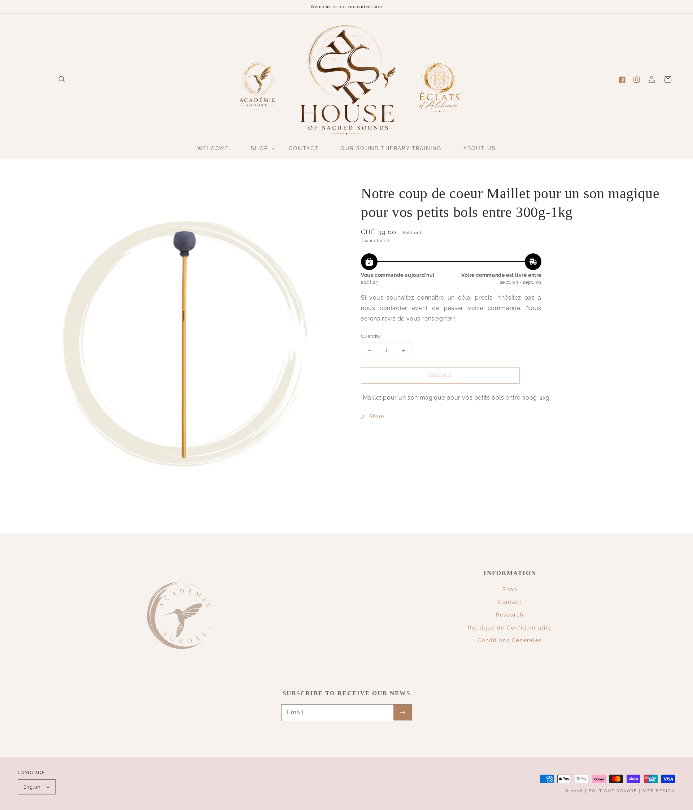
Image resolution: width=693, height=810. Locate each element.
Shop (510, 589)
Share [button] (376, 416)
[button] (62, 79)
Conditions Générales (510, 640)
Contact (510, 602)
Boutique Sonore (613, 791)
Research (510, 615)
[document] (182, 340)
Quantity (370, 336)
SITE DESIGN (658, 791)
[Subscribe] (402, 712)
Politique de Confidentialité (510, 628)
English (32, 787)
